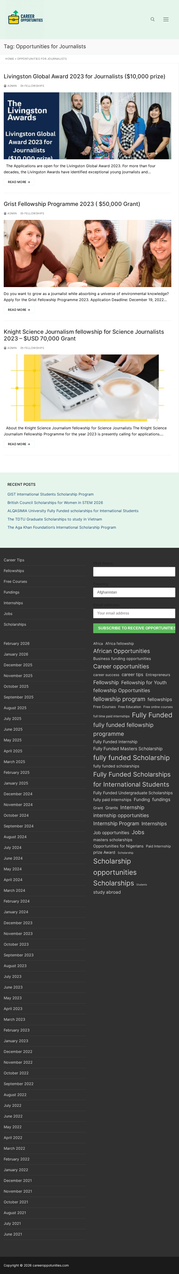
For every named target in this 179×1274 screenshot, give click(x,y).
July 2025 (12, 718)
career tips (132, 674)
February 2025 (17, 772)
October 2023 (16, 944)
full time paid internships (111, 716)
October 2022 (16, 1073)
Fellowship (106, 682)
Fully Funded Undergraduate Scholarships (133, 792)
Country (100, 584)
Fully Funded (152, 715)
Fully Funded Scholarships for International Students (132, 779)
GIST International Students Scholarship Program (50, 494)
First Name (103, 563)
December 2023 (18, 922)
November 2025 (18, 675)
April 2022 (13, 1137)
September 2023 (19, 955)
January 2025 (16, 783)
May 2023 (13, 998)
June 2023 (13, 987)
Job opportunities (111, 832)
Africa (98, 643)
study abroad (107, 892)
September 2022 (19, 1083)
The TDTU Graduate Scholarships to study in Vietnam (55, 519)
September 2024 (19, 826)
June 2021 (13, 1234)
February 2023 (17, 1030)
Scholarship (125, 852)
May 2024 (13, 869)
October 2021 (16, 1202)
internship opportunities (121, 815)
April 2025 (13, 751)
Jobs (8, 613)
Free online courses (158, 707)
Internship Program (116, 823)
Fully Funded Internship (115, 741)
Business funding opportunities (122, 658)
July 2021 (12, 1223)
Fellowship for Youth (144, 682)
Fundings (11, 592)
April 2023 (13, 1008)
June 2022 (13, 1116)
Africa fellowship (119, 643)
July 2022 (12, 1105)
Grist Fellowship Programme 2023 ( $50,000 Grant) (72, 204)
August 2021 (15, 1212)
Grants (111, 807)
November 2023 (18, 933)
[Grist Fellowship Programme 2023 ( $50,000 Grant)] (87, 253)
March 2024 (14, 890)
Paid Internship (158, 846)
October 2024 (16, 815)
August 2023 (15, 965)
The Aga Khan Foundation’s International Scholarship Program (61, 527)
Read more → (19, 182)
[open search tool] (153, 19)
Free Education (129, 707)
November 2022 (18, 1062)
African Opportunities (121, 651)
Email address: (106, 605)
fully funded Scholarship (131, 757)
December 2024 (18, 793)
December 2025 (18, 665)
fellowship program (119, 698)
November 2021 (18, 1191)
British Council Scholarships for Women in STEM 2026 (55, 502)
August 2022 (15, 1094)
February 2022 (17, 1159)
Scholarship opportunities (115, 866)
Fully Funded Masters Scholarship (127, 748)
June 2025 (13, 729)
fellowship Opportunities (121, 690)
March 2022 (14, 1148)
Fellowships (34, 85)
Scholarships (15, 624)
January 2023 (16, 1040)
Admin (12, 85)
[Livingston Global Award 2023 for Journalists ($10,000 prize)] (87, 126)
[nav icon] (165, 19)
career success (106, 675)
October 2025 (16, 686)
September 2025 (19, 697)
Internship (132, 807)
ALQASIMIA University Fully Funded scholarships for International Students (73, 510)
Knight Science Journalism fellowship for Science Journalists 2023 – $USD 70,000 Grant (84, 335)
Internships (13, 603)
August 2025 (15, 707)
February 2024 (17, 901)
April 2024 (13, 879)
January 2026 (16, 654)
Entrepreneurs (158, 675)
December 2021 (18, 1180)
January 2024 (16, 912)
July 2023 (12, 976)
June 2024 (13, 858)
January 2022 (16, 1169)
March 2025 (14, 761)
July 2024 (12, 847)
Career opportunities (121, 666)
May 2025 (13, 740)
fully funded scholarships (116, 766)
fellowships (160, 699)
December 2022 (18, 1051)
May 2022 (13, 1127)
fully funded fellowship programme (123, 729)
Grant (98, 808)
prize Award (104, 852)
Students (141, 884)
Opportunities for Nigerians (118, 846)
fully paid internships (112, 799)
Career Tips (14, 560)
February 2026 (17, 643)
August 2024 (15, 836)
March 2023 (14, 1019)
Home (9, 58)
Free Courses (15, 581)
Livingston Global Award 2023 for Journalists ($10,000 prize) (84, 76)
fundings (161, 799)
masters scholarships (112, 839)
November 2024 (18, 804)
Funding (142, 799)
